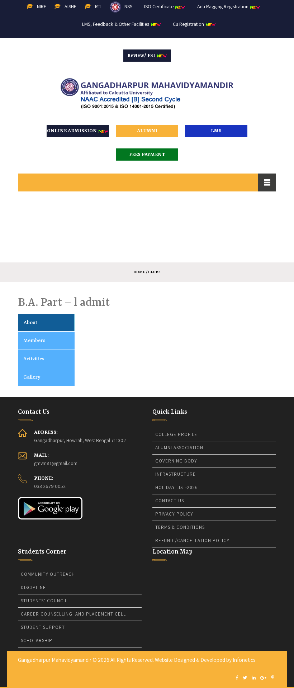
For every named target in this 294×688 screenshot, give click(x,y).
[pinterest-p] (272, 678)
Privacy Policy (174, 514)
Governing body (176, 461)
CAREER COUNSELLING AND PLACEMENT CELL (73, 614)
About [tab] (30, 323)
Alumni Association (179, 448)
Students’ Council (44, 601)
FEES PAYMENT (147, 154)
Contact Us (169, 501)
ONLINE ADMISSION (72, 131)
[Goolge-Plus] (263, 678)
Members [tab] (34, 340)
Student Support (43, 627)
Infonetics (244, 659)
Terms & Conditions (180, 527)
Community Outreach (48, 574)
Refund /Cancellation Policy (192, 540)
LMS (216, 131)
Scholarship (36, 640)
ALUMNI (147, 131)
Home (139, 272)
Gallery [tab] (31, 377)
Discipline (33, 587)
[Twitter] (245, 678)
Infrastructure (175, 474)
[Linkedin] (253, 678)
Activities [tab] (33, 359)
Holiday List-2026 (176, 487)
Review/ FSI (141, 55)
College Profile (176, 434)
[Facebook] (237, 678)
